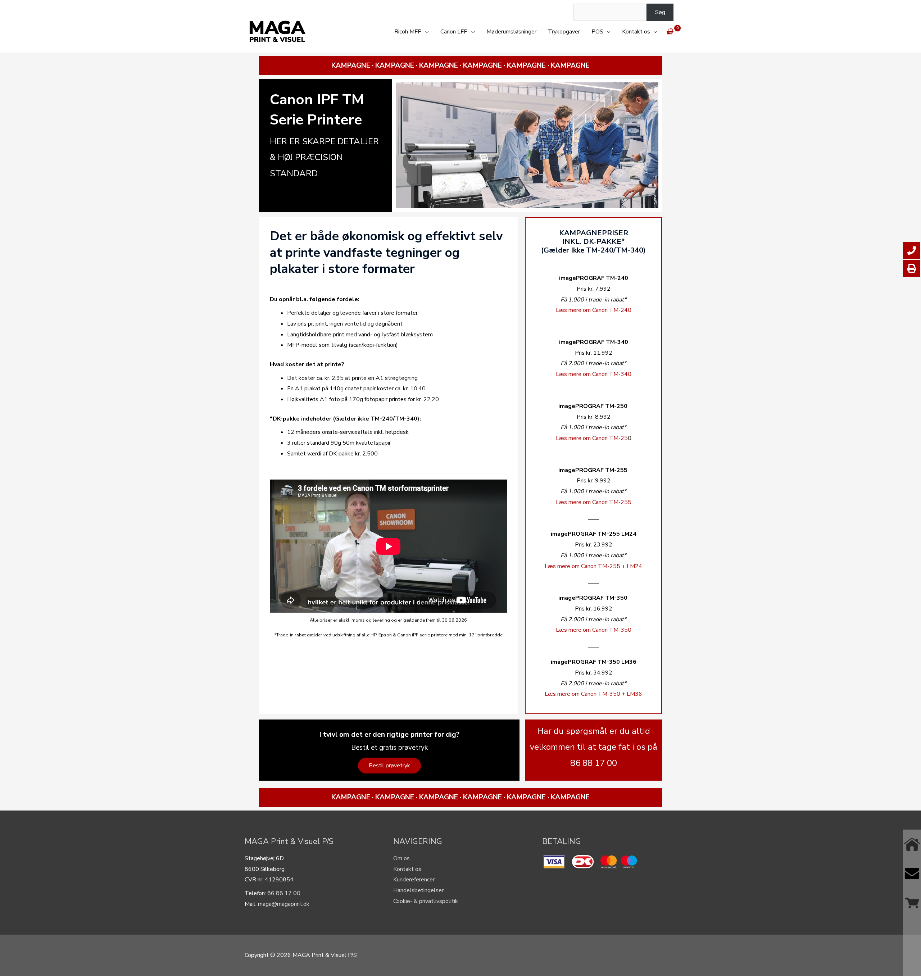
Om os (401, 858)
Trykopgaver (564, 32)
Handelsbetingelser (418, 890)
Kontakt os (636, 32)
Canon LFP (454, 32)
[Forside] (912, 844)
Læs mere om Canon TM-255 (593, 502)
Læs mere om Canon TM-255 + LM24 (593, 566)
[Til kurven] (912, 902)
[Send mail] (912, 873)
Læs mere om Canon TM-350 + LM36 (593, 694)
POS (597, 32)
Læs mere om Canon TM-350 (593, 630)
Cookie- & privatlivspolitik (425, 901)
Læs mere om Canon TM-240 (593, 310)
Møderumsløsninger (511, 32)
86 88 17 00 (283, 893)
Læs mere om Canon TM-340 (593, 374)
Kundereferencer (414, 880)
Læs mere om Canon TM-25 (592, 438)
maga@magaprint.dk (283, 904)
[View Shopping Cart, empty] (669, 31)
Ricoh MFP (408, 32)
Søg (660, 12)
